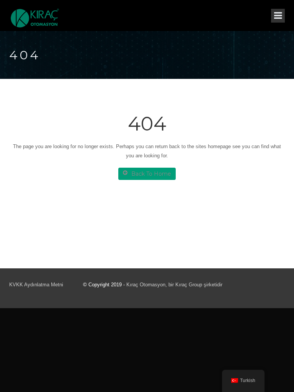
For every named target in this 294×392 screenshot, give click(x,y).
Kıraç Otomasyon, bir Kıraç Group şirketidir (174, 284)
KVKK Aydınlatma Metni (36, 284)
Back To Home (151, 173)
